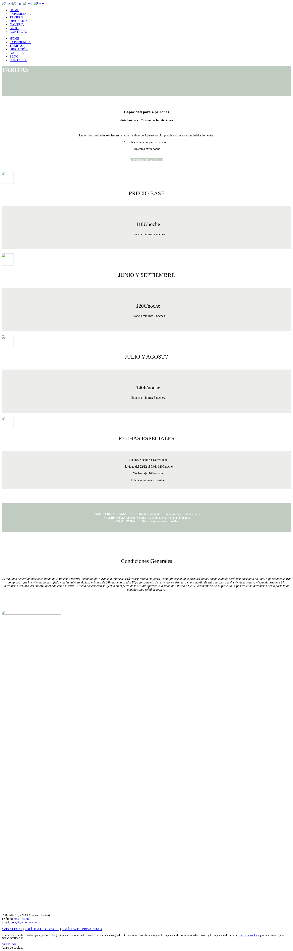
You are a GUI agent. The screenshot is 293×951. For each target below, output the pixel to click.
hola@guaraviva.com (24, 922)
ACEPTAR (9, 944)
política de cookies (248, 935)
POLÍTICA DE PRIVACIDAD (82, 929)
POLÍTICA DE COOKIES (42, 929)
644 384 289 (22, 918)
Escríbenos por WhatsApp (146, 159)
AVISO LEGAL (12, 929)
